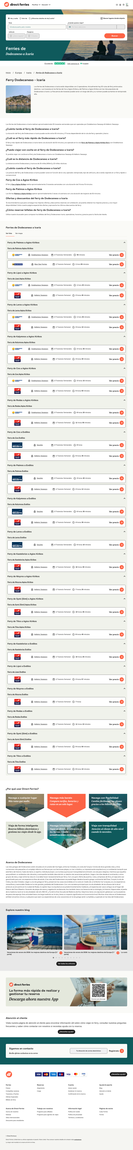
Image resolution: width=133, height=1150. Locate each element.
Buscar (115, 36)
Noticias (8, 1114)
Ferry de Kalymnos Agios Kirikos (21, 342)
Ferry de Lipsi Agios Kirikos (19, 279)
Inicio (8, 73)
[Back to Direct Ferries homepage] (16, 4)
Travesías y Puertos (12, 1094)
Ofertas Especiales (12, 1097)
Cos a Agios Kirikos (19, 184)
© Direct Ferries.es (11, 1136)
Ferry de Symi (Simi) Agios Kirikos (21, 605)
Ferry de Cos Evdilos (16, 438)
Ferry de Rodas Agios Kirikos (19, 406)
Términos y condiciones (75, 1117)
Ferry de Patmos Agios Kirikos (20, 248)
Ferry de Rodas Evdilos (17, 717)
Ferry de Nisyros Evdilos (17, 694)
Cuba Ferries (103, 1112)
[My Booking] (116, 4)
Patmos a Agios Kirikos (23, 194)
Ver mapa (19, 233)
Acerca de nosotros (12, 1112)
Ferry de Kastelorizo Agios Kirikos (21, 560)
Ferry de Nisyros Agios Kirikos (20, 582)
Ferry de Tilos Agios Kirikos (19, 627)
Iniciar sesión (72, 1088)
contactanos (77, 1139)
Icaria (28, 73)
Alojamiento (41, 1088)
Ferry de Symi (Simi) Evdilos (19, 739)
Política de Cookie (74, 1112)
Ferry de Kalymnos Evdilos (18, 504)
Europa (18, 73)
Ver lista (9, 233)
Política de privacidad (75, 1114)
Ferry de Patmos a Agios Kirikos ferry (95, 143)
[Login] (120, 4)
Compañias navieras (12, 1091)
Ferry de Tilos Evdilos (16, 762)
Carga (39, 1091)
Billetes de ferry (11, 1100)
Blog (100, 1088)
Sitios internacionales (13, 1117)
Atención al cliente (105, 1091)
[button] (66, 243)
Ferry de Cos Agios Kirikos (18, 374)
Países (8, 1088)
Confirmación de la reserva (77, 1094)
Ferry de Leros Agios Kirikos (19, 310)
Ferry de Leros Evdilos (16, 537)
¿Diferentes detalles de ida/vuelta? (42, 18)
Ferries (101, 1114)
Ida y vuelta (14, 18)
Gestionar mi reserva (75, 1091)
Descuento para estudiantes (15, 1120)
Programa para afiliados (44, 1112)
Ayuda (101, 1094)
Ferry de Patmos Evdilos (17, 471)
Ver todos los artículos (66, 964)
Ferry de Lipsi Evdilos (16, 672)
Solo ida (24, 18)
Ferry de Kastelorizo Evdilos (19, 649)
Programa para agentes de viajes (47, 1114)
